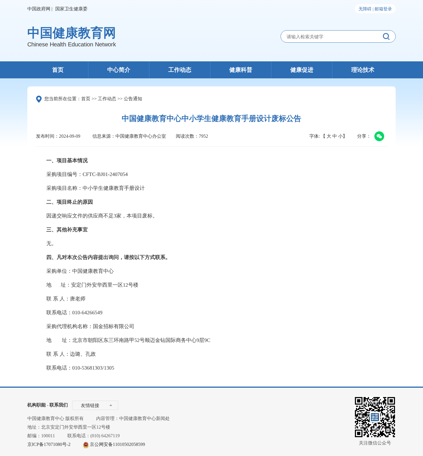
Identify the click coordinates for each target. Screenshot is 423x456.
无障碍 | (366, 9)
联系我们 (58, 404)
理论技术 (362, 70)
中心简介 (118, 70)
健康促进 (301, 70)
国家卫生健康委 (71, 8)
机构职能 (36, 404)
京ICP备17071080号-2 (48, 444)
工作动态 (179, 70)
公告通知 (133, 98)
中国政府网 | (39, 8)
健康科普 (240, 70)
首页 (58, 70)
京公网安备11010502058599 (117, 444)
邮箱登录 (383, 9)
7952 (203, 136)
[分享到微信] (378, 136)
